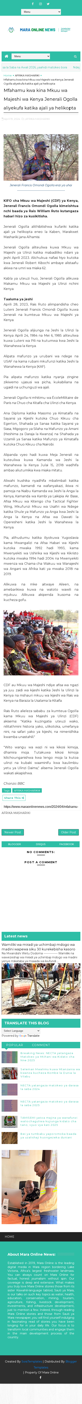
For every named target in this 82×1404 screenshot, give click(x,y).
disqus (40, 844)
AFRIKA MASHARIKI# (27, 790)
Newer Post (12, 832)
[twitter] (48, 4)
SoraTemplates (31, 1361)
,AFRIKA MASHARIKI (37, 118)
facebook (67, 844)
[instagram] (40, 4)
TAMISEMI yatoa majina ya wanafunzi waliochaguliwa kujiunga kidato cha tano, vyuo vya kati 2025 (48, 1121)
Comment (41, 1045)
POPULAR (14, 1045)
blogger (14, 844)
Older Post (68, 832)
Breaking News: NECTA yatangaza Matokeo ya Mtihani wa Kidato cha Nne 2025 (47, 1056)
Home (8, 75)
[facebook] (33, 4)
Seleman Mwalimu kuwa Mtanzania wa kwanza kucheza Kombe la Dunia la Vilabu (50, 1073)
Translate (33, 1035)
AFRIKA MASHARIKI (27, 75)
